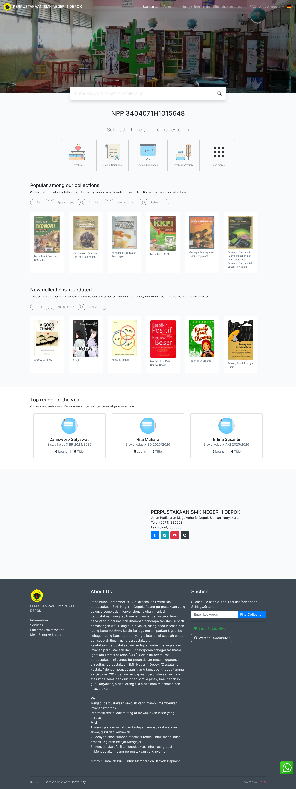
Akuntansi (95, 202)
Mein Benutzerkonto (45, 635)
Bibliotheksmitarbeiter (230, 7)
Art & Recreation (183, 164)
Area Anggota (270, 7)
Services (36, 625)
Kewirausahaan (126, 202)
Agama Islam (65, 306)
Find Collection (251, 614)
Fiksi (39, 202)
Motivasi (94, 306)
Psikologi (156, 202)
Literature (77, 164)
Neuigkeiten (191, 7)
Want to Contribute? (214, 638)
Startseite (150, 7)
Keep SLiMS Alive (212, 629)
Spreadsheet (65, 202)
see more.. (219, 164)
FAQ (253, 7)
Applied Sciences (148, 164)
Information (169, 7)
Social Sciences (112, 164)
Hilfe (206, 7)
